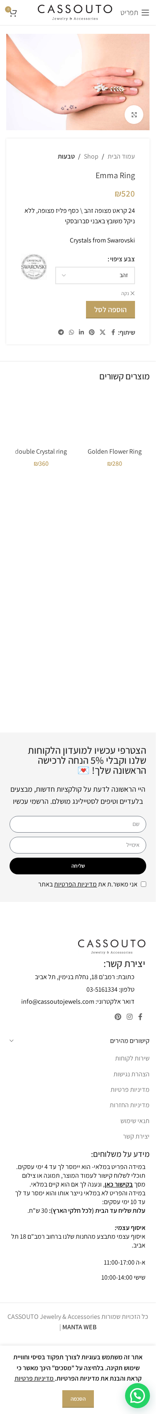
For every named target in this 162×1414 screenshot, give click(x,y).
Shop (91, 156)
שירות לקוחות (132, 1058)
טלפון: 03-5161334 (110, 989)
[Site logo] (75, 12)
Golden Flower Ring (115, 451)
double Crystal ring (41, 451)
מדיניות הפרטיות (75, 884)
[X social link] (102, 332)
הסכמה (78, 1398)
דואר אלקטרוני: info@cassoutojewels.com (78, 1001)
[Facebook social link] (113, 332)
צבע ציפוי (122, 259)
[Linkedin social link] (81, 332)
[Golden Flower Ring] (115, 417)
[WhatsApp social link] (71, 332)
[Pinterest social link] (91, 332)
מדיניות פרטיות (130, 1089)
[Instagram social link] (129, 1016)
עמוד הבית (121, 156)
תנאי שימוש (135, 1120)
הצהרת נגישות (131, 1074)
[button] (137, 1395)
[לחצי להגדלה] (134, 114)
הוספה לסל (110, 309)
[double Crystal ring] (41, 417)
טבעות (66, 156)
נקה (125, 293)
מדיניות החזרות (130, 1105)
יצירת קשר (136, 1136)
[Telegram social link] (61, 332)
